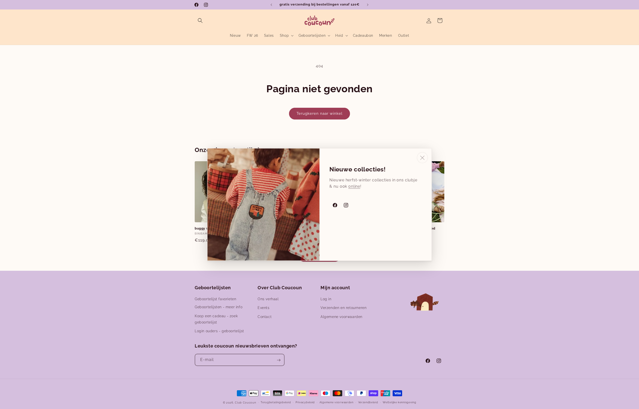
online (354, 186)
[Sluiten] (422, 157)
